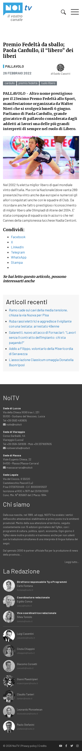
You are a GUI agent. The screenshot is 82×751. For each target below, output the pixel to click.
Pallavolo (14, 66)
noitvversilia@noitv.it (18, 448)
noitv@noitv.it (14, 424)
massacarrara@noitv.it (19, 467)
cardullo (10, 83)
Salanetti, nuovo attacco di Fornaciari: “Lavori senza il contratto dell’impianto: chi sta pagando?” (42, 337)
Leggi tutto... (72, 561)
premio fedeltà (28, 83)
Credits (42, 745)
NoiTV (15, 745)
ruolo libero (48, 83)
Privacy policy (29, 745)
